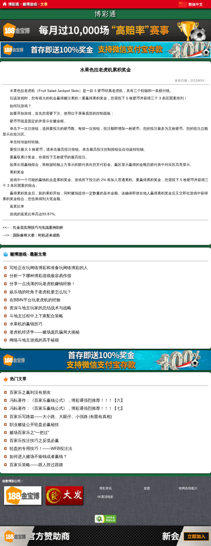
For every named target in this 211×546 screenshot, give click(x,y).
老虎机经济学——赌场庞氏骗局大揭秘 (45, 332)
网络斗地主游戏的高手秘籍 (34, 340)
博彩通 (13, 4)
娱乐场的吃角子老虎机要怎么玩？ (40, 292)
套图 (147, 488)
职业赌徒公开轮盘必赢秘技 (34, 424)
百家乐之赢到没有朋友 (30, 392)
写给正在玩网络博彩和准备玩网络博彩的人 (49, 268)
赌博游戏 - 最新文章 (28, 254)
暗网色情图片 (188, 488)
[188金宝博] (22, 504)
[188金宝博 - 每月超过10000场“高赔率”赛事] (105, 40)
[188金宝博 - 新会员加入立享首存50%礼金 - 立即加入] (105, 369)
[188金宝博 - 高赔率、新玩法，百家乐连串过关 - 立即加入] (105, 57)
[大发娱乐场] (64, 504)
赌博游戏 (30, 4)
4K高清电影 (105, 497)
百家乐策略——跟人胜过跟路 (36, 465)
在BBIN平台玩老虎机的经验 (35, 300)
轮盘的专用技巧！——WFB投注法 (41, 448)
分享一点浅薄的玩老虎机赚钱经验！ (42, 283)
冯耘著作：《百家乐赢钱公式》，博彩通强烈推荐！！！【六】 (67, 400)
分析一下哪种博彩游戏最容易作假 (40, 276)
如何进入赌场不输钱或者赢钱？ (38, 456)
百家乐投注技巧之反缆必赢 (34, 440)
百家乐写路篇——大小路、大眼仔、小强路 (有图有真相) (61, 416)
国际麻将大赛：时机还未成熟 (36, 235)
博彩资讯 (105, 488)
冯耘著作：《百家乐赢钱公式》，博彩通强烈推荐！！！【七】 (67, 408)
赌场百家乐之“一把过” (29, 432)
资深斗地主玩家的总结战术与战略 (40, 308)
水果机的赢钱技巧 (26, 324)
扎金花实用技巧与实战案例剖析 (38, 227)
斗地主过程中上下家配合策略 (36, 316)
